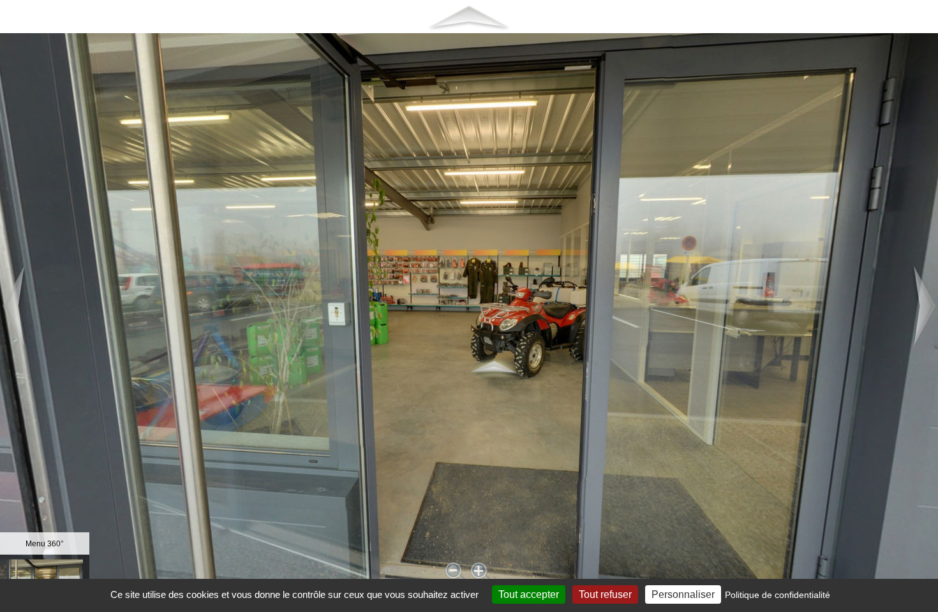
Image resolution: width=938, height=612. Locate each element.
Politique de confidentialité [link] (777, 595)
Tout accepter (528, 594)
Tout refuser (605, 594)
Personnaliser (683, 594)
